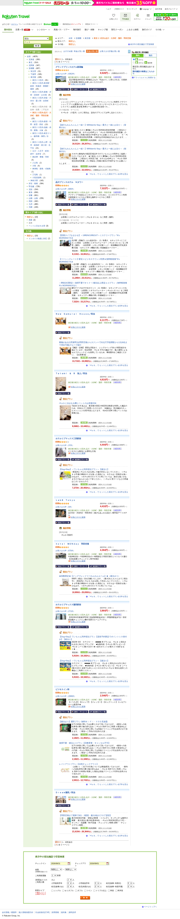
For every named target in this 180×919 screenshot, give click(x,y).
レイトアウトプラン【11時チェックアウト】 (78, 764)
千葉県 (33, 74)
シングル (57, 890)
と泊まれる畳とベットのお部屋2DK (77, 403)
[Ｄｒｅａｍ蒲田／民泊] (116, 798)
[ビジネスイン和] (116, 700)
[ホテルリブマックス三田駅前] (116, 449)
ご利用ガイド (119, 9)
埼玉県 (33, 71)
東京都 (87, 38)
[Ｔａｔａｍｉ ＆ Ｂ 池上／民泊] (116, 383)
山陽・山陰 (33, 198)
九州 (30, 204)
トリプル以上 (101, 890)
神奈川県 (34, 180)
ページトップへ (150, 907)
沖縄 (30, 207)
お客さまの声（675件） (65, 551)
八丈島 (35, 163)
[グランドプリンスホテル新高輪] (116, 78)
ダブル (80, 890)
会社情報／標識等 (9, 912)
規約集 (64, 912)
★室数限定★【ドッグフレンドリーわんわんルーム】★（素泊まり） (89, 576)
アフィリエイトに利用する (145, 78)
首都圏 (78, 38)
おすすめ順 (68, 51)
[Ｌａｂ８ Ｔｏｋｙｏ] (116, 511)
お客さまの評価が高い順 (110, 51)
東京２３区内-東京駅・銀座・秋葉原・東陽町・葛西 (40, 86)
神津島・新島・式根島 (41, 169)
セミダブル (69, 890)
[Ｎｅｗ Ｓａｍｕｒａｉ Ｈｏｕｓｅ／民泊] (116, 323)
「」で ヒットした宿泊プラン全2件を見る (108, 174)
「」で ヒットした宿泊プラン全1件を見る (108, 365)
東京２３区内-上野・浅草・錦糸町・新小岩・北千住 (40, 145)
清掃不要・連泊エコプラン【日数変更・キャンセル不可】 (84, 743)
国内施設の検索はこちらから (144, 72)
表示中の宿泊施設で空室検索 (142, 44)
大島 (34, 166)
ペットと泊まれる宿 (37, 226)
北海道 (31, 59)
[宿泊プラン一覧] (63, 89)
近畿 (30, 195)
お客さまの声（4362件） (66, 74)
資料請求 (72, 912)
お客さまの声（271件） (65, 611)
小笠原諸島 (36, 177)
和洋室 (120, 890)
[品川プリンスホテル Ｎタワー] (116, 193)
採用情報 (55, 912)
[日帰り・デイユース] (79, 89)
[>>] (129, 51)
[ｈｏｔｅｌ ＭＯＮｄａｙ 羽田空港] (116, 554)
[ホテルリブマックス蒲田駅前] (116, 615)
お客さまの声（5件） (64, 507)
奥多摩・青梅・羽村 (40, 157)
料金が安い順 (79, 51)
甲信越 (31, 186)
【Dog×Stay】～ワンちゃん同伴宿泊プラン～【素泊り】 (84, 469)
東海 (30, 192)
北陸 (30, 189)
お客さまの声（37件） (65, 445)
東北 (30, 62)
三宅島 (35, 175)
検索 (85, 898)
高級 (30, 220)
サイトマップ (132, 9)
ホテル (141, 60)
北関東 (31, 65)
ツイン (89, 890)
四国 (30, 201)
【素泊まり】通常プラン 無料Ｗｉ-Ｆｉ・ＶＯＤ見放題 (83, 721)
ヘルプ (108, 9)
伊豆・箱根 (33, 183)
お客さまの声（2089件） (66, 696)
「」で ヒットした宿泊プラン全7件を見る (108, 784)
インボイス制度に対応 (38, 239)
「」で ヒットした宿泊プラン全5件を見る (108, 306)
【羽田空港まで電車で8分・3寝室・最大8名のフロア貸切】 (85, 815)
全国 (70, 38)
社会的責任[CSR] (42, 912)
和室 (112, 890)
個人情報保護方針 (26, 912)
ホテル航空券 (145, 63)
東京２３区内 (37, 80)
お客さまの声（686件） (65, 189)
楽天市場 (158, 9)
